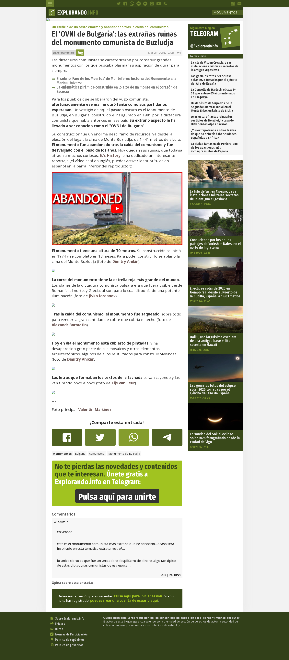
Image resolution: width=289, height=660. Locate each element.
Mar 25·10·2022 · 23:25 (161, 52)
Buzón (58, 629)
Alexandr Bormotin (69, 324)
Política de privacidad (68, 645)
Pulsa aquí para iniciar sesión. (138, 596)
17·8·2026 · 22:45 (200, 301)
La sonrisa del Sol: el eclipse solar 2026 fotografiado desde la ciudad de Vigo (215, 438)
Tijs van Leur (123, 383)
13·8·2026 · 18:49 (200, 398)
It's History (110, 155)
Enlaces (59, 624)
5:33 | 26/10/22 (171, 575)
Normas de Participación (70, 634)
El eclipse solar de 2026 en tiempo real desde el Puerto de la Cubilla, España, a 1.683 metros (215, 292)
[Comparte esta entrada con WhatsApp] (134, 439)
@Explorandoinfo (64, 52)
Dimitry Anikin (125, 261)
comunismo (96, 453)
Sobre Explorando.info (69, 618)
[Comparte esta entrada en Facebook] (67, 439)
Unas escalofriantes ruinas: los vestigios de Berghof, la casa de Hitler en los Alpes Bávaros (212, 120)
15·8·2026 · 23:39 (200, 350)
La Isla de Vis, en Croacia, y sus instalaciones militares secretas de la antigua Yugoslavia (214, 66)
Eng (80, 52)
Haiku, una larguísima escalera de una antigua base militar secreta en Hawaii (213, 341)
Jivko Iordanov (102, 295)
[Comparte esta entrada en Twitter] (100, 439)
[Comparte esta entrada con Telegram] (167, 438)
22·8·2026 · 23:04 (200, 204)
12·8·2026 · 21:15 (199, 447)
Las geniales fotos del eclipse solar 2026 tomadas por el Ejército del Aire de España (214, 79)
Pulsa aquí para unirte (117, 497)
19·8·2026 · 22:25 (200, 252)
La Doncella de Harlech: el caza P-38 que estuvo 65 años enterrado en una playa (213, 93)
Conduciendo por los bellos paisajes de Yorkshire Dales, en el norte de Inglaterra (215, 244)
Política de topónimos (69, 639)
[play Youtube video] (117, 208)
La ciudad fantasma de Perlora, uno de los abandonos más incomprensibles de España (214, 147)
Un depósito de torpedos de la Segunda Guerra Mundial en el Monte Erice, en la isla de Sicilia (212, 106)
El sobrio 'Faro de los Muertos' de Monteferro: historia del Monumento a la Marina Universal (116, 80)
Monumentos (225, 12)
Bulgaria (80, 453)
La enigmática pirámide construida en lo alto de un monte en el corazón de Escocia (117, 89)
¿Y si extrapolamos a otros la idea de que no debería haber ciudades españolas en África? (214, 134)
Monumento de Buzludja (124, 453)
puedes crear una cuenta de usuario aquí (124, 600)
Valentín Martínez (94, 409)
